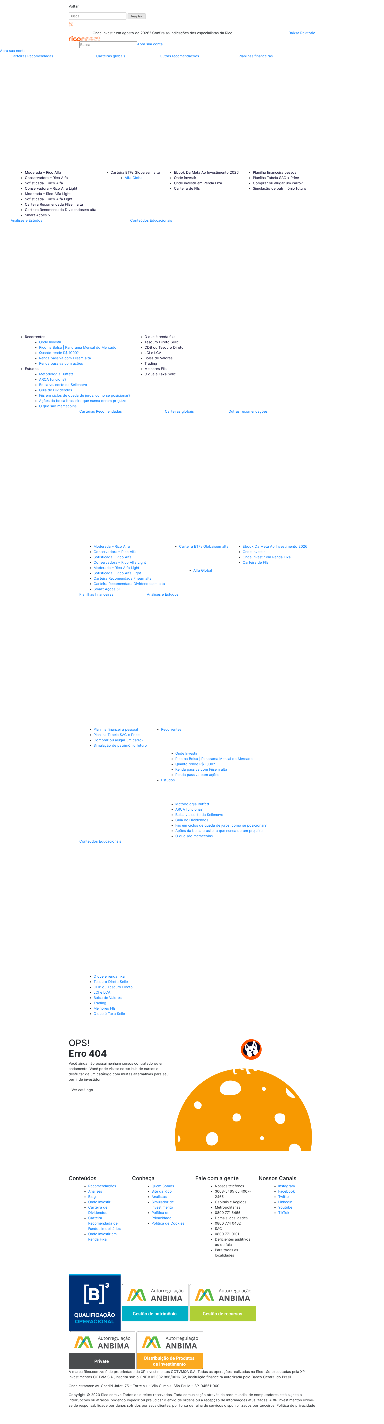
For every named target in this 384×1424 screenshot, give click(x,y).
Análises (95, 1191)
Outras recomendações (179, 56)
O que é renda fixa (160, 336)
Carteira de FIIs (187, 188)
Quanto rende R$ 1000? (59, 352)
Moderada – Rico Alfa (43, 172)
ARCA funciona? (52, 379)
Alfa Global (134, 177)
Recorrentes (35, 336)
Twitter (284, 1196)
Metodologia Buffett (56, 374)
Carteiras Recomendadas (32, 56)
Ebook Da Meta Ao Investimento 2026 (206, 172)
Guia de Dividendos (55, 390)
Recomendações (102, 1186)
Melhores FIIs (155, 368)
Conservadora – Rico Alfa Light (51, 188)
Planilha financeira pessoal (275, 172)
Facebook (286, 1191)
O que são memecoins (57, 406)
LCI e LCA (152, 352)
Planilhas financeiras (256, 56)
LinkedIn (285, 1202)
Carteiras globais (110, 56)
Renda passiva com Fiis (65, 358)
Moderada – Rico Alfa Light (48, 193)
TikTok (283, 1212)
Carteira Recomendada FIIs (54, 204)
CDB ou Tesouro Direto (164, 347)
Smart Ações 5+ (38, 215)
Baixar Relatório (302, 33)
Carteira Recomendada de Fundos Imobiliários (104, 1223)
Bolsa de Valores (158, 358)
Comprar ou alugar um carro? (278, 183)
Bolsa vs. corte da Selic (63, 384)
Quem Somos (163, 1186)
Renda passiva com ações (61, 363)
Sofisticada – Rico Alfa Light (48, 199)
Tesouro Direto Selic (161, 342)
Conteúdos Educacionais (151, 220)
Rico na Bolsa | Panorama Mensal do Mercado (77, 347)
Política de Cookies (168, 1223)
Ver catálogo (82, 1090)
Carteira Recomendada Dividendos (60, 209)
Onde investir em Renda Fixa (198, 183)
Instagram (286, 1186)
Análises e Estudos (26, 220)
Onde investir (185, 177)
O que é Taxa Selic (160, 374)
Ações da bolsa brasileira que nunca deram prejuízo (82, 400)
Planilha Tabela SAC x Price (276, 177)
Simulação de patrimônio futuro (279, 188)
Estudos (31, 368)
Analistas (159, 1196)
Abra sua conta (150, 44)
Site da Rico (162, 1191)
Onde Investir (50, 342)
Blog (92, 1196)
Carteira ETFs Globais (135, 172)
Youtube (285, 1207)
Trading (150, 363)
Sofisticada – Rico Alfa (44, 183)
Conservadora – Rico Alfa (46, 177)
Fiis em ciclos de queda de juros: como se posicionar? (84, 395)
